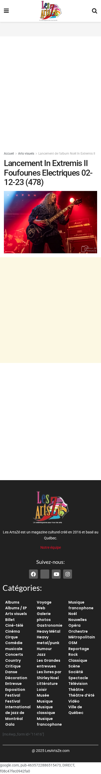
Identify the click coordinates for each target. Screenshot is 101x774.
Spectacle (78, 677)
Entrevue (13, 683)
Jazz (41, 654)
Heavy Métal (48, 631)
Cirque (11, 637)
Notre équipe (50, 547)
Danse (11, 671)
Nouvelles (77, 619)
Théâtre (76, 689)
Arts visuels (26, 153)
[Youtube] (56, 574)
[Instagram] (67, 574)
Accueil (9, 153)
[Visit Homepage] (50, 11)
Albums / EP (16, 608)
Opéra (74, 625)
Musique (45, 701)
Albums (12, 602)
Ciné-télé (14, 625)
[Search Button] (94, 11)
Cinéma (12, 631)
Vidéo (74, 701)
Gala (10, 724)
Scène (74, 666)
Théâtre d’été (81, 695)
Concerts (14, 654)
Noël (72, 613)
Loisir (42, 689)
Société (75, 671)
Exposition (15, 689)
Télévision (78, 683)
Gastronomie (49, 625)
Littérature (47, 683)
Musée (43, 695)
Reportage (78, 648)
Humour (44, 648)
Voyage (44, 602)
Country (13, 660)
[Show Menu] (6, 11)
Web (41, 608)
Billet (10, 619)
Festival (12, 695)
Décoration (16, 677)
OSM (72, 642)
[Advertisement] (50, 28)
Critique (13, 666)
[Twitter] (44, 574)
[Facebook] (33, 574)
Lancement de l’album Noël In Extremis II (66, 153)
